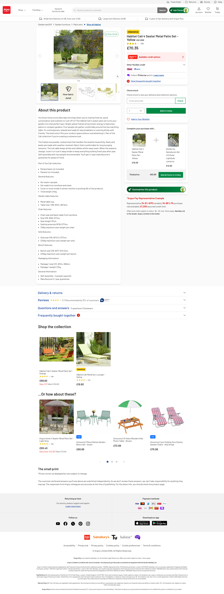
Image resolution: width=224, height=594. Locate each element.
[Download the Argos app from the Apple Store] (142, 525)
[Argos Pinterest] (80, 524)
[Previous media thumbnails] (38, 92)
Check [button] (180, 100)
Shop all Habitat (94, 24)
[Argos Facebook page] (65, 524)
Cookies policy (112, 545)
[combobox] (114, 10)
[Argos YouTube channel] (58, 524)
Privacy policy (97, 545)
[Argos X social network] (73, 524)
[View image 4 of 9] (105, 92)
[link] (156, 80)
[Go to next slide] (117, 56)
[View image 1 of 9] (49, 92)
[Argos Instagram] (88, 524)
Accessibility (69, 545)
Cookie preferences (131, 545)
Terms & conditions (152, 545)
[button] (111, 34)
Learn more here (73, 506)
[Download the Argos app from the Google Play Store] (159, 525)
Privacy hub (83, 545)
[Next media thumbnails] (119, 92)
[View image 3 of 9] (86, 92)
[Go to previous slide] (40, 56)
